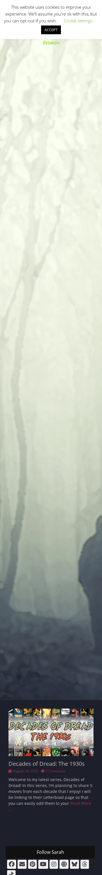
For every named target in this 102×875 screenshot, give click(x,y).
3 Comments (56, 771)
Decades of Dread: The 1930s (46, 763)
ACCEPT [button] (51, 29)
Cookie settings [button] (78, 20)
